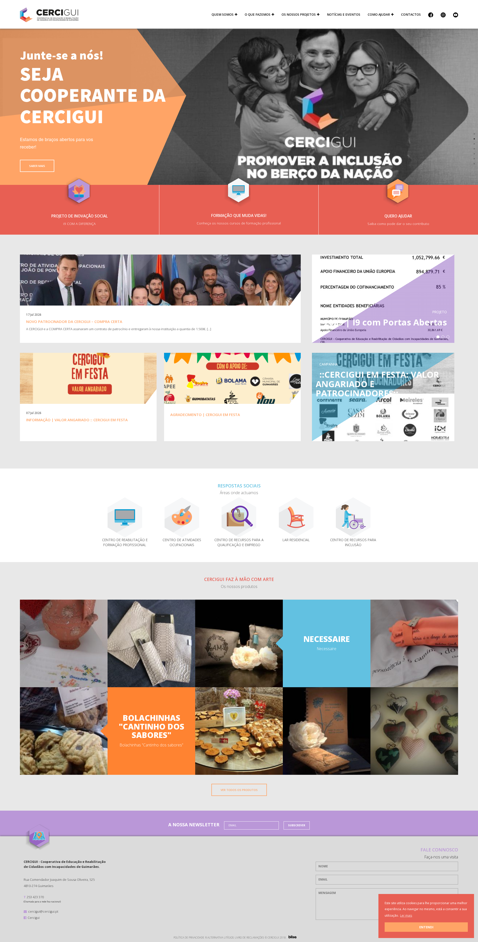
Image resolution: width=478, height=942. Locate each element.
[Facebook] (430, 14)
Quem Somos (223, 14)
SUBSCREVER (296, 825)
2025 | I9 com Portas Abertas (385, 322)
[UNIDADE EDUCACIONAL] (125, 517)
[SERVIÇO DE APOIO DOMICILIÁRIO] (296, 517)
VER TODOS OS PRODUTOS (239, 790)
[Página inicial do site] (49, 14)
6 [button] (474, 158)
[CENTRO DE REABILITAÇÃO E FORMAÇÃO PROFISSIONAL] (182, 517)
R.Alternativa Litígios (219, 937)
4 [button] (474, 148)
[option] (239, 107)
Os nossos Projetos (299, 14)
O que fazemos (257, 14)
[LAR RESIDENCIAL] (353, 517)
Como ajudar (379, 14)
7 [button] (474, 163)
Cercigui (34, 917)
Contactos (411, 14)
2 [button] (474, 138)
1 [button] (474, 133)
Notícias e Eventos (343, 14)
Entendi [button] (426, 927)
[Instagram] (443, 14)
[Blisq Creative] (292, 937)
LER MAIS (160, 346)
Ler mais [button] (406, 915)
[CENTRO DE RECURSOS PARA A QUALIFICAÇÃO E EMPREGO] (239, 517)
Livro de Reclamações (249, 937)
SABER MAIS (37, 166)
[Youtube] (453, 14)
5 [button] (474, 153)
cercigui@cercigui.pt (43, 911)
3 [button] (474, 143)
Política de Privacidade (189, 937)
